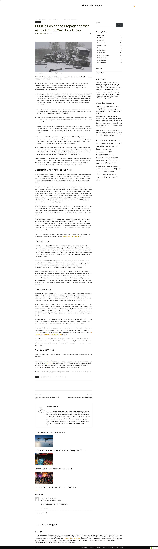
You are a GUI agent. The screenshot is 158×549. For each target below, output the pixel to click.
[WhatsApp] (48, 37)
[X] (40, 37)
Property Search (101, 62)
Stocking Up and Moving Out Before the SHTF (53, 469)
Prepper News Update (103, 55)
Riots (103, 169)
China (97, 143)
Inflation (99, 157)
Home (36, 19)
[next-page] (36, 491)
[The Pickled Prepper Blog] (99, 5)
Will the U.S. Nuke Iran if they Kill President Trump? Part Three (60, 450)
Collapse (110, 143)
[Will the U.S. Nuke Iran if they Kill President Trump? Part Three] (63, 441)
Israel (109, 157)
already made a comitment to (71, 236)
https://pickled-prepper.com (72, 538)
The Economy (102, 174)
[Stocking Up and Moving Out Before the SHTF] (63, 459)
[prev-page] (35, 491)
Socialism (98, 171)
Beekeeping (100, 35)
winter (98, 180)
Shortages (114, 169)
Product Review (101, 60)
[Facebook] (36, 37)
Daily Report (42, 19)
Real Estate (115, 166)
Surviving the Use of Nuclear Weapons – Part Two (55, 487)
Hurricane (112, 155)
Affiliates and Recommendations (110, 547)
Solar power (105, 171)
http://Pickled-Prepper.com (52, 408)
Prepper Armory (100, 163)
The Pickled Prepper (41, 33)
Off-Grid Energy (100, 160)
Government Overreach (101, 152)
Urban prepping (99, 177)
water (110, 177)
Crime (97, 146)
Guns (109, 152)
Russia (52, 377)
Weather (115, 177)
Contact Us (99, 547)
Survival (112, 171)
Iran (105, 157)
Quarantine (109, 166)
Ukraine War (58, 377)
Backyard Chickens (102, 140)
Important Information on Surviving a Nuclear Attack (80, 398)
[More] (52, 37)
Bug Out (120, 140)
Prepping (99, 57)
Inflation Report (101, 45)
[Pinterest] (44, 37)
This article (49, 363)
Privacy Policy (84, 547)
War (64, 377)
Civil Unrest (103, 143)
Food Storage (105, 149)
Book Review (100, 38)
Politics (99, 48)
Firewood (115, 146)
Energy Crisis (108, 146)
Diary (102, 146)
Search (98, 22)
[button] (134, 6)
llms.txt (121, 547)
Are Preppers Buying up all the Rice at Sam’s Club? (47, 398)
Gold (110, 149)
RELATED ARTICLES (42, 432)
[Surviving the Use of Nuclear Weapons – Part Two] (63, 478)
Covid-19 (118, 143)
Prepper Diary (101, 52)
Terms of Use (92, 547)
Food (98, 149)
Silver (120, 169)
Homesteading (101, 43)
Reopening (98, 169)
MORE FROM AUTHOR (57, 432)
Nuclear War (47, 377)
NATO (41, 377)
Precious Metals (101, 50)
